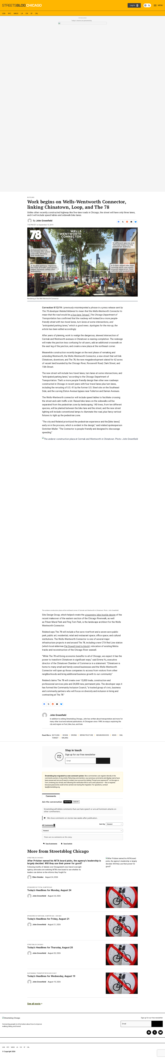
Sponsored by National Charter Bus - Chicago (44, 916)
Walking (65, 738)
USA (3, 13)
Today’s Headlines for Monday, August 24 (49, 890)
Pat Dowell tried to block (76, 646)
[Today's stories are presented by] (82, 106)
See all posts (34, 1003)
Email (69, 761)
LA (22, 13)
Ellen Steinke (37, 877)
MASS (16, 13)
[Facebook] (149, 1032)
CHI (27, 13)
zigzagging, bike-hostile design (100, 614)
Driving (74, 735)
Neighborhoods (102, 735)
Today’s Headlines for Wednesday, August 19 (51, 976)
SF (31, 13)
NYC (9, 13)
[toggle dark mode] (147, 5)
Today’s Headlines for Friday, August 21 (48, 919)
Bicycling (30, 197)
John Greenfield (44, 220)
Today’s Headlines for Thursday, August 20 (50, 947)
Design (65, 735)
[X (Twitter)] (154, 1032)
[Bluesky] (160, 1032)
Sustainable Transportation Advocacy (42, 973)
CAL (36, 13)
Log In (132, 5)
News (114, 735)
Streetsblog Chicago (35, 857)
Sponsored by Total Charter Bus (39, 887)
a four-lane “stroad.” (80, 314)
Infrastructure (86, 735)
